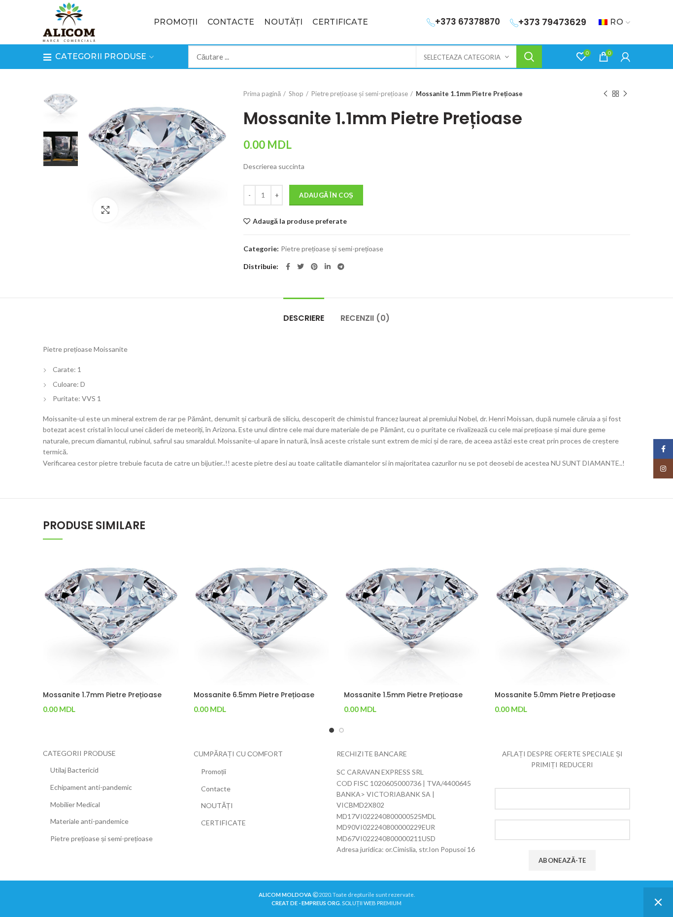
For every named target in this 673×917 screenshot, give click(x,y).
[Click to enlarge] (105, 210)
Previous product (605, 94)
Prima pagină (262, 94)
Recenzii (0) (365, 318)
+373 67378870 (467, 22)
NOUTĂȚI (217, 805)
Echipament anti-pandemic (91, 787)
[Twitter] (300, 266)
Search (529, 56)
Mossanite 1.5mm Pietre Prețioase (403, 694)
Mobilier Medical (75, 804)
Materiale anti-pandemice (89, 821)
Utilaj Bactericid (74, 770)
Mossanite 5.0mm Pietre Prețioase (555, 694)
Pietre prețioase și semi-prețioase (359, 94)
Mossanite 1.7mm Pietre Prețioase (102, 694)
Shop (296, 94)
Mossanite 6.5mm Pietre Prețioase (254, 694)
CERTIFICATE (223, 822)
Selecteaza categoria (462, 57)
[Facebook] (288, 266)
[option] (60, 106)
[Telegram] (341, 266)
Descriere (303, 318)
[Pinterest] (314, 266)
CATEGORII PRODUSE (79, 753)
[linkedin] (327, 266)
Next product (625, 94)
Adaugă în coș (326, 195)
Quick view (171, 566)
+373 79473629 (552, 22)
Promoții (213, 771)
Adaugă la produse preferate (300, 221)
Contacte (216, 788)
